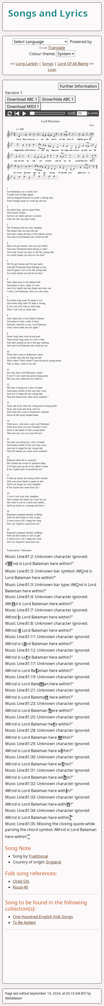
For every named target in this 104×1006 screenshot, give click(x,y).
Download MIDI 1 (23, 106)
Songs (47, 63)
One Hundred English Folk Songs (43, 916)
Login (52, 70)
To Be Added (24, 922)
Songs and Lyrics (48, 13)
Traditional (38, 856)
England (53, 862)
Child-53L (21, 881)
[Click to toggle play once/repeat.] (9, 113)
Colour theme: (42, 53)
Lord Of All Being (73, 63)
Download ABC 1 (22, 99)
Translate (56, 47)
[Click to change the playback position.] (48, 113)
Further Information (78, 86)
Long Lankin (27, 63)
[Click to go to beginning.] (17, 113)
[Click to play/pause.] (24, 113)
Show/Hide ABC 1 (58, 99)
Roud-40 (20, 887)
